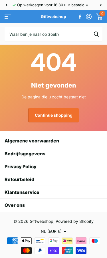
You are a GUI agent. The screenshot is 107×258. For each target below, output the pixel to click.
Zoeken (96, 34)
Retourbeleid (19, 179)
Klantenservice (22, 192)
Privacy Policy (21, 166)
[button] (6, 4)
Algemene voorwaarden (32, 141)
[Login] (89, 16)
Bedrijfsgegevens (25, 153)
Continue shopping (53, 115)
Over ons (15, 205)
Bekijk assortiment (8, 16)
